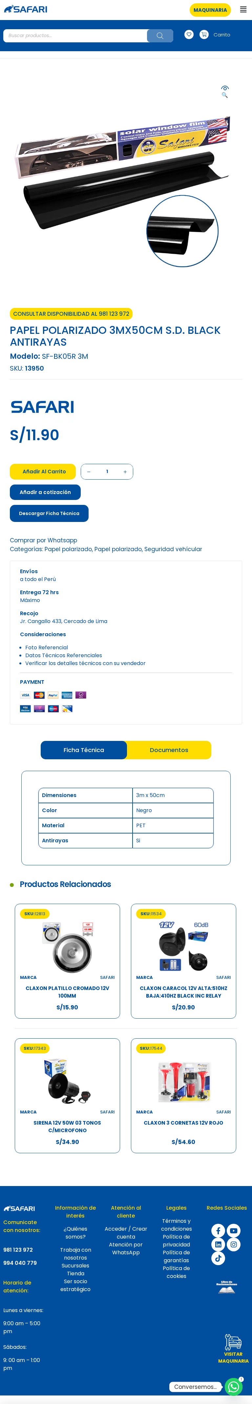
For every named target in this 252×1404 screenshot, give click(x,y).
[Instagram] (234, 1244)
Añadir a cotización (45, 492)
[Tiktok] (218, 1258)
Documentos (169, 750)
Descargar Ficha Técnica (49, 513)
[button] (210, 10)
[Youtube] (234, 1231)
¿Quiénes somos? (75, 1233)
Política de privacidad (176, 1240)
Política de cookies (176, 1272)
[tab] (84, 750)
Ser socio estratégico (75, 1285)
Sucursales (75, 1265)
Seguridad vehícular (173, 549)
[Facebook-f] (218, 1231)
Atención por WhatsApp (126, 1248)
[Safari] (42, 407)
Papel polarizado (68, 549)
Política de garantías (176, 1256)
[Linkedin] (218, 1244)
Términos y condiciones (176, 1225)
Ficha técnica (84, 750)
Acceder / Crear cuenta (126, 1233)
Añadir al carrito (44, 471)
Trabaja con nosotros (75, 1254)
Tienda (75, 1273)
